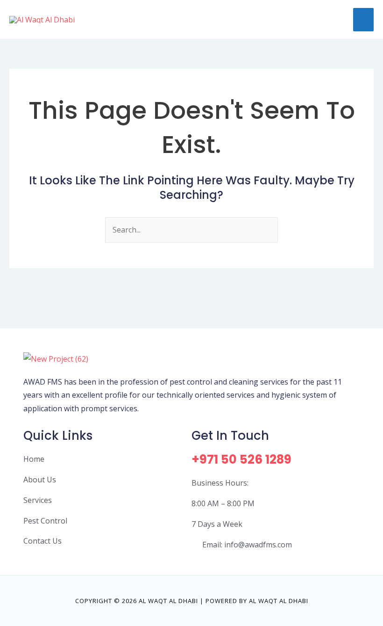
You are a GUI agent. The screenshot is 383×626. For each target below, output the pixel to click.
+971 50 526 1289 (241, 459)
